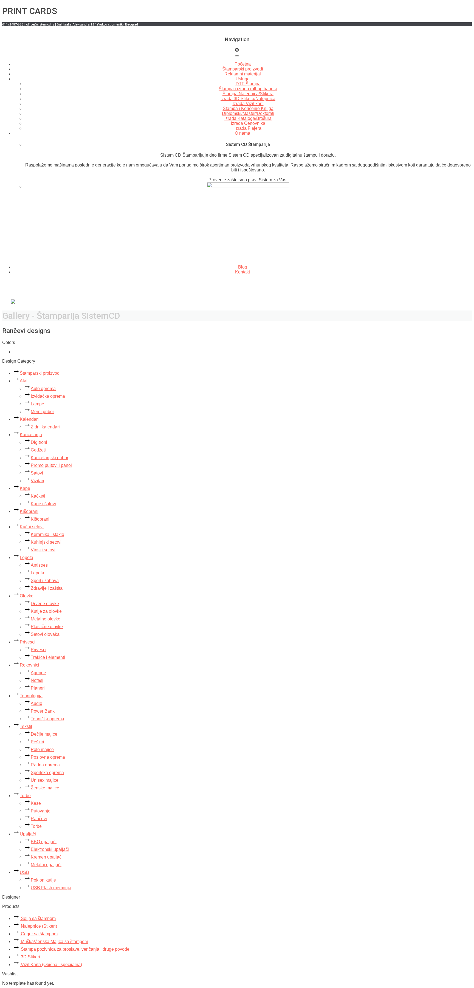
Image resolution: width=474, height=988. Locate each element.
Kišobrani (29, 511)
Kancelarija (31, 434)
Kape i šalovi (43, 503)
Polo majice (42, 749)
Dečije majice (44, 734)
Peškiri (37, 741)
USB (24, 872)
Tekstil (26, 726)
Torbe (25, 795)
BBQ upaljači (44, 841)
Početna (243, 64)
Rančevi (39, 818)
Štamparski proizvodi (242, 69)
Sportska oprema (47, 772)
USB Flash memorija (51, 887)
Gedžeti (38, 450)
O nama (242, 133)
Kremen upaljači (47, 857)
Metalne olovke (45, 619)
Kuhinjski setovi (46, 542)
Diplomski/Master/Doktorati (248, 113)
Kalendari (29, 419)
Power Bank (43, 711)
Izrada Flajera (248, 128)
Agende (38, 672)
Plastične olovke (47, 626)
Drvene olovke (45, 603)
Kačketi (38, 496)
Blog (242, 267)
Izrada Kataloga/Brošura (248, 118)
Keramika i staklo (47, 534)
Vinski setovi (43, 549)
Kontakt (242, 272)
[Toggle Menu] (237, 56)
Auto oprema (43, 388)
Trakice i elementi (48, 657)
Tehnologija (31, 695)
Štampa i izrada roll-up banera (248, 88)
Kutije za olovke (46, 611)
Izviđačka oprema (48, 396)
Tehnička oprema (47, 718)
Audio (36, 703)
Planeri (38, 688)
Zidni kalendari (45, 427)
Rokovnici (29, 665)
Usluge (243, 79)
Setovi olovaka (45, 634)
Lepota (26, 557)
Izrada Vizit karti (248, 103)
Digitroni (39, 442)
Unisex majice (44, 780)
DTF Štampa (248, 83)
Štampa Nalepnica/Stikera (247, 93)
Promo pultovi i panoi (51, 465)
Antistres (39, 565)
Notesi (37, 680)
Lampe (37, 404)
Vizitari (37, 480)
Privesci (27, 642)
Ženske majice (45, 788)
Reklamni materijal (242, 74)
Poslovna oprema (48, 757)
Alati (24, 381)
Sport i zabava (45, 580)
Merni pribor (42, 411)
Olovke (26, 596)
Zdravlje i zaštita (47, 588)
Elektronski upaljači (50, 849)
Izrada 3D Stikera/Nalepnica (248, 98)
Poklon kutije (43, 880)
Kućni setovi (32, 526)
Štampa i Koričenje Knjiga (248, 108)
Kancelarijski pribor (49, 457)
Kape (25, 488)
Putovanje (40, 811)
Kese (36, 803)
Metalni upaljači (46, 864)
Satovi (37, 473)
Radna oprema (45, 765)
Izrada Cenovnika (248, 123)
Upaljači (28, 834)
